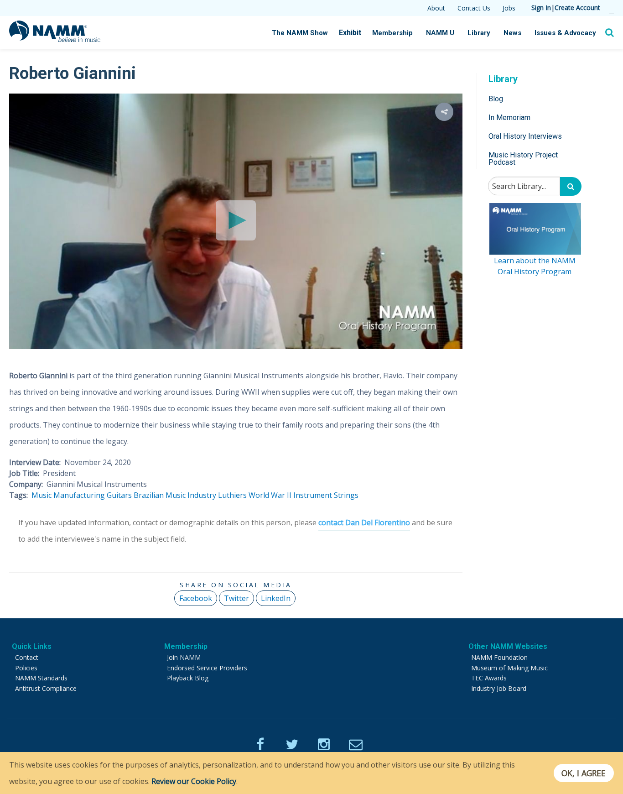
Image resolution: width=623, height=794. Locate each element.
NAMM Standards (41, 678)
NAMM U (440, 33)
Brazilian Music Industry (175, 495)
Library (478, 33)
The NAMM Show (300, 33)
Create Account (577, 7)
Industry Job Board (498, 688)
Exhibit (350, 32)
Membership (392, 33)
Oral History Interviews (525, 136)
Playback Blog (187, 678)
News (512, 33)
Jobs (509, 8)
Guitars (119, 495)
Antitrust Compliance (46, 688)
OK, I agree (583, 773)
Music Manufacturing (68, 495)
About (436, 8)
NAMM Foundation (499, 657)
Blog (495, 98)
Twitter (236, 598)
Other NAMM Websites (507, 646)
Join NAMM (184, 657)
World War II (270, 495)
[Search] (570, 186)
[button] (444, 112)
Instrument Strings (325, 495)
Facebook (195, 598)
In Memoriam (509, 117)
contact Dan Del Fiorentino (364, 522)
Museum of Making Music (509, 667)
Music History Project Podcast (523, 159)
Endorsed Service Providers (207, 667)
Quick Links (32, 646)
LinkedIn (276, 598)
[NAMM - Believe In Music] (54, 39)
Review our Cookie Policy (193, 781)
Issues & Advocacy (565, 33)
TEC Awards (489, 678)
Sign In (541, 7)
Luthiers (232, 495)
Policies (26, 667)
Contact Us (473, 8)
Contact (26, 657)
